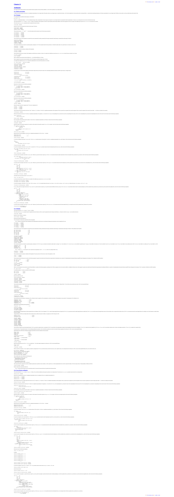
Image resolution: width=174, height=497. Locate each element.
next (152, 1)
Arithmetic (17, 7)
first (147, 1)
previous (150, 1)
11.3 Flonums (17, 208)
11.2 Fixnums (17, 15)
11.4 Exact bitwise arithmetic (21, 370)
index (159, 1)
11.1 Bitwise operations (19, 11)
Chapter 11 (17, 4)
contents (156, 1)
